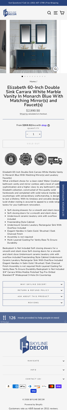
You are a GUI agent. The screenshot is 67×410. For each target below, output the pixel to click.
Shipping (24, 114)
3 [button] (28, 77)
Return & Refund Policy (33, 290)
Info (33, 370)
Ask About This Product (33, 296)
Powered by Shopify (33, 404)
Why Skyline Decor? (33, 284)
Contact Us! (33, 379)
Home (33, 81)
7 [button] (37, 77)
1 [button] (22, 76)
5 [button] (33, 77)
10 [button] (45, 77)
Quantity (33, 128)
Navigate (33, 361)
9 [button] (42, 77)
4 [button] (30, 77)
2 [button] (25, 77)
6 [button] (35, 77)
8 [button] (40, 77)
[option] (33, 3)
